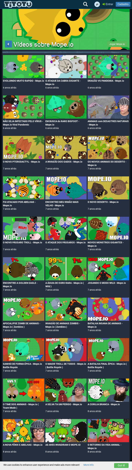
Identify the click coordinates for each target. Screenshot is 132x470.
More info (89, 464)
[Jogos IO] (18, 4)
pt (97, 4)
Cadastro (123, 4)
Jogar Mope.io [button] (117, 44)
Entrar (109, 4)
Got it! (121, 465)
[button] (8, 44)
